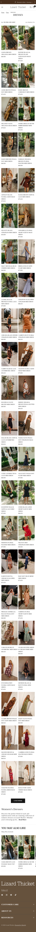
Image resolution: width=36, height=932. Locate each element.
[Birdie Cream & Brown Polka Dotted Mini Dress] (26, 388)
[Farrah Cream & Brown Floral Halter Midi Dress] (26, 144)
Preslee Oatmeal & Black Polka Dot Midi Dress (8, 614)
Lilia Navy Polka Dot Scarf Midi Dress (26, 474)
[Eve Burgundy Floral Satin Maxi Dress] (9, 668)
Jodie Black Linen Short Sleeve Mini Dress (25, 509)
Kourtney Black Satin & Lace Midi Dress (7, 509)
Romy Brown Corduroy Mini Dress (26, 91)
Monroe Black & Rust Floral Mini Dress (24, 685)
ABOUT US (6, 911)
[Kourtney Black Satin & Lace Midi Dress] (9, 492)
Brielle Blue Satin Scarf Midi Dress (25, 267)
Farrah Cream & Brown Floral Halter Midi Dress (25, 161)
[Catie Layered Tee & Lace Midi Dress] (9, 459)
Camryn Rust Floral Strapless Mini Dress (26, 336)
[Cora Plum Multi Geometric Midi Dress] (9, 633)
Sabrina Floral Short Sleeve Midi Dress (25, 614)
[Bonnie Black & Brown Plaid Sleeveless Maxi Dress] (26, 38)
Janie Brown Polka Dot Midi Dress (8, 91)
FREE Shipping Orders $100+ (19, 2)
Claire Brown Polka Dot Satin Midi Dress (9, 720)
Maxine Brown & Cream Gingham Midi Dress (9, 754)
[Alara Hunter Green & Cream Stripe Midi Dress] (26, 633)
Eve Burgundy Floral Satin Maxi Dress (8, 685)
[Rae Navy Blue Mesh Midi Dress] (26, 561)
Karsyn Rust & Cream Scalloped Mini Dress (8, 578)
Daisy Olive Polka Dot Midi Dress (25, 720)
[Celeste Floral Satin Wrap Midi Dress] (26, 354)
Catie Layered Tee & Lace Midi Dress (8, 474)
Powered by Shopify (20, 925)
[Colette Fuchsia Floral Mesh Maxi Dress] (9, 773)
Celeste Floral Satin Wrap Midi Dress (26, 370)
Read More (22, 819)
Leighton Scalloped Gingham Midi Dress (26, 300)
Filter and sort (9, 22)
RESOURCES (7, 918)
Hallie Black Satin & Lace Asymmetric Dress (9, 440)
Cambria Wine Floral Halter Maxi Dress (26, 753)
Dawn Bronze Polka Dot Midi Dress (8, 160)
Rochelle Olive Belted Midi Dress (8, 403)
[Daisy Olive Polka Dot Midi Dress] (26, 704)
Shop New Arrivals (7, 831)
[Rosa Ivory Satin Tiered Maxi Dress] (26, 773)
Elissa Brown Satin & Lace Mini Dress (26, 196)
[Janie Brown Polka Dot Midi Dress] (9, 75)
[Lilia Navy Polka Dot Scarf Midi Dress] (26, 459)
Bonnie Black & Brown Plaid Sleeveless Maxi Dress (24, 55)
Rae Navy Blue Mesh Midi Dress (25, 577)
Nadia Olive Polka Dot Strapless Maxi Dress (25, 440)
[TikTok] (17, 895)
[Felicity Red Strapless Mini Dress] (26, 528)
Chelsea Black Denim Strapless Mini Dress (9, 336)
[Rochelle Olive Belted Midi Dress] (9, 388)
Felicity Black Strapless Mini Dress (9, 231)
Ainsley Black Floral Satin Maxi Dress (8, 197)
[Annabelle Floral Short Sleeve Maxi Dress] (26, 216)
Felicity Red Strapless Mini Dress (26, 543)
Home (2, 12)
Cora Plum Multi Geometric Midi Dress (9, 648)
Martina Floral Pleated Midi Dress (8, 543)
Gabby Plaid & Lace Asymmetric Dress (8, 370)
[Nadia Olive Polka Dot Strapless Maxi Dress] (26, 423)
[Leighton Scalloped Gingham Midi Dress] (26, 285)
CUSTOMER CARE (10, 904)
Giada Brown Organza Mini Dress (8, 53)
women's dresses (7, 818)
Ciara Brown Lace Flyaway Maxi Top (8, 863)
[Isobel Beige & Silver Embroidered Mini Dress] (26, 109)
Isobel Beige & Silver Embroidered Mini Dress (26, 125)
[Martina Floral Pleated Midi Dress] (9, 528)
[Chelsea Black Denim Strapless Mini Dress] (9, 320)
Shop (7, 12)
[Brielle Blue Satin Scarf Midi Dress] (26, 251)
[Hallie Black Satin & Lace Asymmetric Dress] (9, 423)
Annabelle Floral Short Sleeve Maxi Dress (25, 232)
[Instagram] (8, 895)
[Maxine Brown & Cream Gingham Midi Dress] (9, 737)
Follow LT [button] (4, 890)
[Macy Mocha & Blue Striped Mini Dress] (9, 251)
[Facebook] (3, 895)
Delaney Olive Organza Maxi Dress (9, 124)
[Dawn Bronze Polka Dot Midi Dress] (9, 144)
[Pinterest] (12, 895)
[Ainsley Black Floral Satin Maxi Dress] (9, 180)
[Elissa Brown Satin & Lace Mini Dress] (26, 180)
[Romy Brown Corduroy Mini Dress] (26, 75)
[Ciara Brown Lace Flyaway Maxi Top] (9, 847)
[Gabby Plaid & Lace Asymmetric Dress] (9, 354)
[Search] (30, 7)
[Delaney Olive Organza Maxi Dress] (9, 109)
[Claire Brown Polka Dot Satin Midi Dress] (9, 704)
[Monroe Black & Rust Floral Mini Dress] (26, 668)
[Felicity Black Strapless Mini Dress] (9, 216)
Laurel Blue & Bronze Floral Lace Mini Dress (9, 301)
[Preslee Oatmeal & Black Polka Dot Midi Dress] (9, 597)
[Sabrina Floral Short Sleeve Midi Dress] (26, 597)
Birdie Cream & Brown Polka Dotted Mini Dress (26, 404)
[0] (33, 7)
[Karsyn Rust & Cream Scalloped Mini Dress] (9, 561)
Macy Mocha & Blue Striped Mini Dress (8, 267)
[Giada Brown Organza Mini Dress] (9, 38)
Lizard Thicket (20, 818)
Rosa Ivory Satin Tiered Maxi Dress (25, 789)
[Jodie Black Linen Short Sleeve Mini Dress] (26, 492)
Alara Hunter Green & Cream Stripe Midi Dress (26, 649)
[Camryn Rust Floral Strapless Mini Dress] (26, 320)
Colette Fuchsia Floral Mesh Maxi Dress (8, 790)
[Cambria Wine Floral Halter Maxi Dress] (26, 737)
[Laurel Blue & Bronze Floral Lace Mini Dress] (9, 285)
